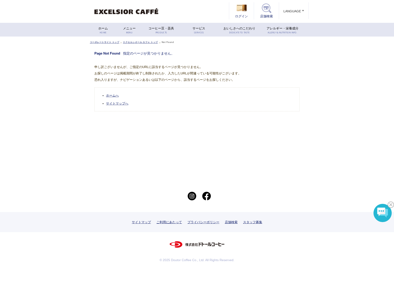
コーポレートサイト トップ (104, 42)
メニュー (129, 30)
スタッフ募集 (252, 222)
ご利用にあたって (169, 222)
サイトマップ (141, 222)
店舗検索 (231, 222)
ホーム (103, 30)
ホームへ (112, 95)
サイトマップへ (117, 103)
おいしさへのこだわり (239, 30)
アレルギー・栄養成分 (282, 30)
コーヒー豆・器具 (161, 30)
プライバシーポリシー (203, 222)
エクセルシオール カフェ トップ (140, 42)
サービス (198, 30)
